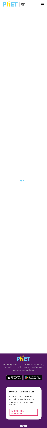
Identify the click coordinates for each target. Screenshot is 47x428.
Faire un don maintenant (17, 412)
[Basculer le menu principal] (42, 4)
